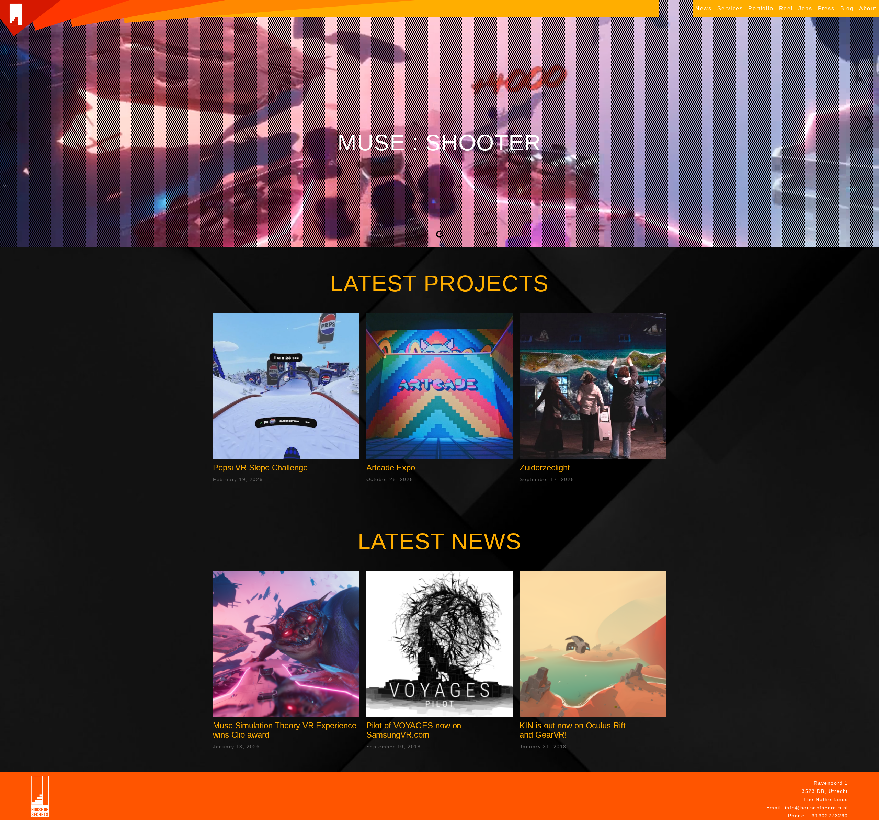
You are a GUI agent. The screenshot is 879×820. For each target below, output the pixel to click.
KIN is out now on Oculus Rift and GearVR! (572, 730)
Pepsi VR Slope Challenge (260, 467)
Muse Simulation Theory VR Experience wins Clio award (284, 730)
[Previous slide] (10, 123)
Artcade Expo (390, 467)
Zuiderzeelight (545, 467)
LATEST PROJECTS (439, 283)
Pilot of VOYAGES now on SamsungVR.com (413, 730)
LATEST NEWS (440, 541)
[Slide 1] (439, 234)
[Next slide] (868, 123)
